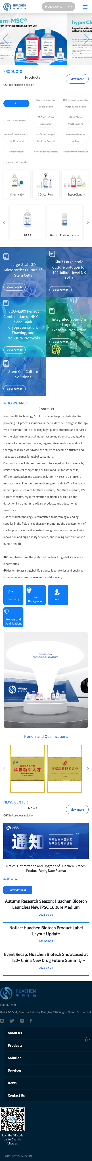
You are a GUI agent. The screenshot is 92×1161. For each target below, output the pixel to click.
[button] (5, 39)
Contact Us (16, 1095)
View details (14, 287)
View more (77, 79)
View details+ (18, 890)
